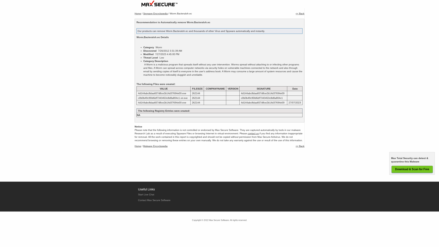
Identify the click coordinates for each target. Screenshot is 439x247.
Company (269, 5)
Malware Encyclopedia (155, 146)
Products (235, 5)
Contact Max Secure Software (154, 200)
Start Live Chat (146, 194)
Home (221, 5)
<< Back (300, 13)
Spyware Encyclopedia (155, 13)
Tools (284, 5)
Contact (297, 5)
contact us (253, 133)
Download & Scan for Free (412, 169)
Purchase (252, 5)
